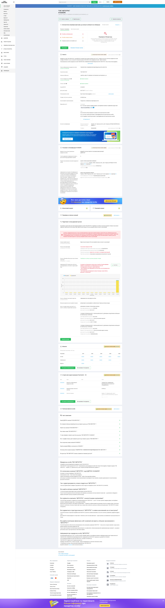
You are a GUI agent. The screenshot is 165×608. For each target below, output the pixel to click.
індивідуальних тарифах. (108, 5)
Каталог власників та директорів (72, 595)
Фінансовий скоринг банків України (93, 581)
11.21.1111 (62, 393)
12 (90, 164)
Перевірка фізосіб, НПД (92, 565)
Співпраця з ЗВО (70, 571)
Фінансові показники (91, 571)
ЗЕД (4, 32)
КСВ (68, 580)
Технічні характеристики (55, 592)
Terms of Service (53, 584)
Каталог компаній (71, 585)
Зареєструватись (67, 138)
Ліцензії (6, 24)
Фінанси (5, 11)
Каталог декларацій (71, 598)
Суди (5, 22)
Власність (5, 13)
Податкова (6, 26)
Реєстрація (118, 1)
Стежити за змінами (65, 19)
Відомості (5, 17)
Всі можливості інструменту (83, 367)
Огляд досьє (6, 9)
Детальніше (111, 93)
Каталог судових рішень (72, 590)
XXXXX (83, 356)
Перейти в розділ (65, 339)
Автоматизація (7, 35)
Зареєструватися (105, 605)
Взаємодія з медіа (71, 569)
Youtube (51, 567)
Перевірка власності (91, 569)
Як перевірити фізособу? (92, 590)
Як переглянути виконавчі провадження (92, 588)
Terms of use (52, 586)
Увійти (107, 1)
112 (110, 173)
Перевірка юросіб (91, 563)
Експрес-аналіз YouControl (92, 578)
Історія (5, 15)
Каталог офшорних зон (72, 592)
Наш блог (69, 578)
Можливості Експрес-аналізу (77, 47)
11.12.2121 (62, 382)
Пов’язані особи (7, 30)
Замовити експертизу (117, 19)
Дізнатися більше (111, 201)
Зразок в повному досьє (68, 367)
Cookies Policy (53, 590)
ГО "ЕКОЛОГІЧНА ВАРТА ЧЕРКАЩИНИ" (66, 555)
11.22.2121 (62, 388)
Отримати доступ (108, 215)
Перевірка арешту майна (92, 596)
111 (85, 164)
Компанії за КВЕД (71, 588)
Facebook (52, 563)
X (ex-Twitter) (53, 571)
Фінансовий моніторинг (92, 567)
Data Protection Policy (54, 588)
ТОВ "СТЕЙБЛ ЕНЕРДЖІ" (63, 553)
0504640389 (93, 128)
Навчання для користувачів (73, 575)
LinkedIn (52, 565)
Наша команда (70, 567)
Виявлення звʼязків (91, 575)
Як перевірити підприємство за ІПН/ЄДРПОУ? (93, 593)
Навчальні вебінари (71, 573)
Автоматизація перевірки (92, 573)
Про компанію (70, 565)
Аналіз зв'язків (6, 28)
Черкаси (70, 544)
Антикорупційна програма (55, 595)
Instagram (52, 569)
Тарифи (68, 563)
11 (115, 173)
